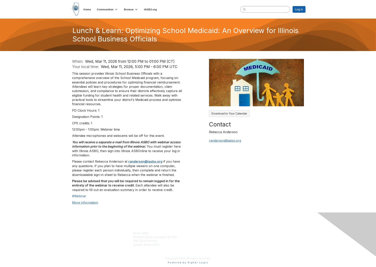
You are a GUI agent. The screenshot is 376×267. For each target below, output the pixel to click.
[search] (244, 9)
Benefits (195, 237)
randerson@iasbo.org (145, 161)
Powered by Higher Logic (188, 262)
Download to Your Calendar (229, 113)
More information (85, 202)
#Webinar (79, 196)
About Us (252, 233)
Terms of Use (255, 237)
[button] (107, 9)
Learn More (197, 240)
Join (192, 233)
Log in (299, 9)
